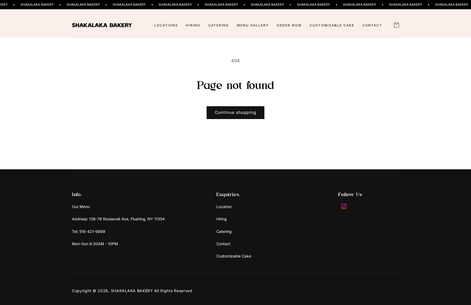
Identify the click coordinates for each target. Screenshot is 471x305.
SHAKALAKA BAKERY (132, 290)
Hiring (221, 219)
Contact (223, 243)
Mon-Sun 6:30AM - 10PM (95, 243)
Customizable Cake (233, 256)
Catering (224, 231)
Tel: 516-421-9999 (88, 231)
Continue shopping (235, 112)
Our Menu (81, 206)
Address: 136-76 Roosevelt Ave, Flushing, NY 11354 (118, 219)
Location (224, 206)
